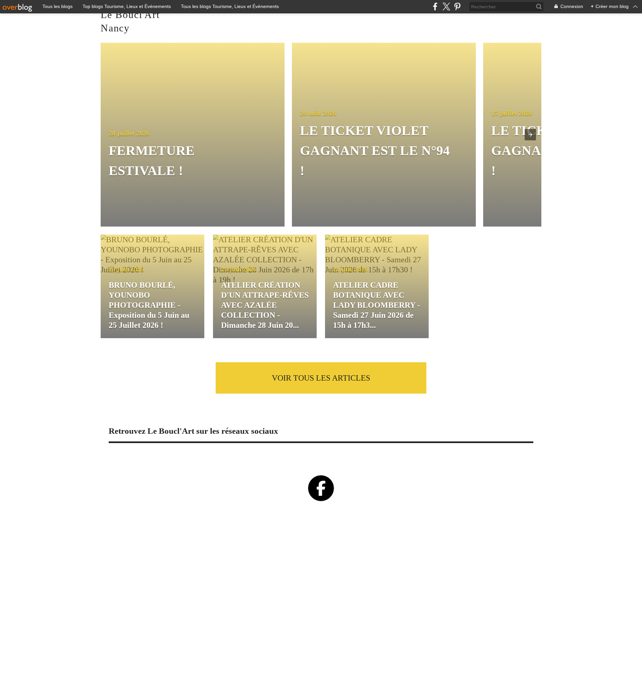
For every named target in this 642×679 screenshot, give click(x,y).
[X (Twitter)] (446, 6)
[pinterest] (457, 6)
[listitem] (195, 135)
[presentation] (530, 134)
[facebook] (435, 6)
